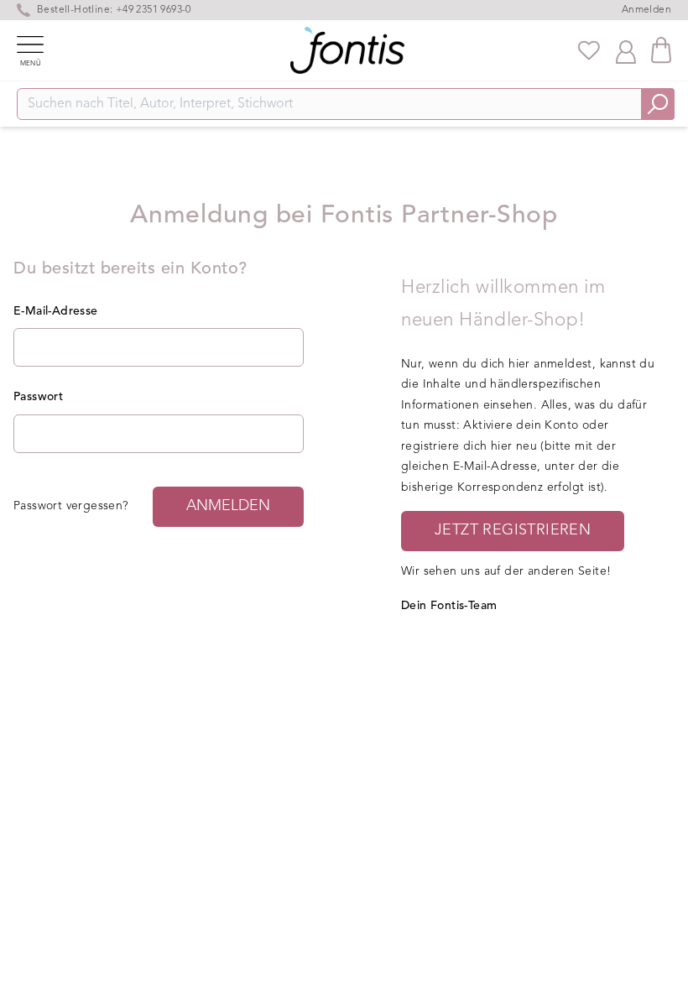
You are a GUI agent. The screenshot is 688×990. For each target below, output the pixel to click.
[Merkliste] (589, 50)
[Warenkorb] (661, 50)
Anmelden (646, 10)
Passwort (38, 397)
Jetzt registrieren (513, 530)
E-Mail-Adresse (55, 311)
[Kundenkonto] (626, 50)
